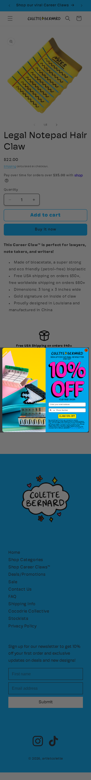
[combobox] (52, 410)
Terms (82, 428)
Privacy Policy (74, 428)
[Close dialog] (86, 350)
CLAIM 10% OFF (67, 416)
